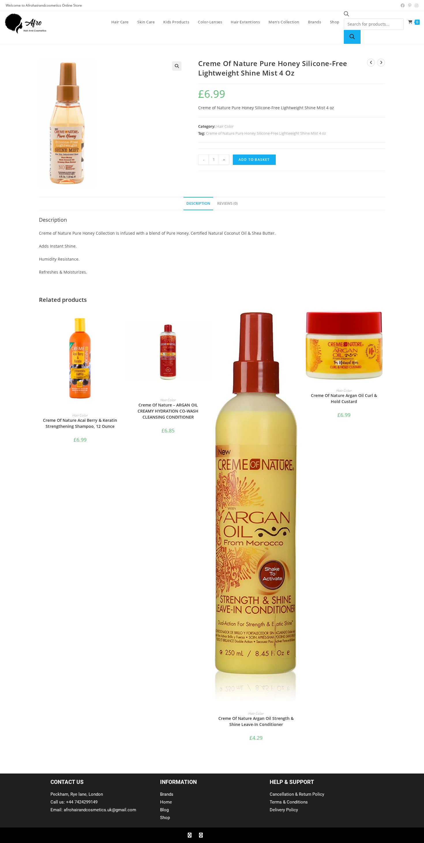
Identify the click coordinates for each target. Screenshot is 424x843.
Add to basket (254, 159)
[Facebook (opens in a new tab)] (402, 5)
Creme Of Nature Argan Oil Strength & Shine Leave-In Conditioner (256, 721)
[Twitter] (201, 835)
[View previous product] (371, 63)
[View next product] (381, 63)
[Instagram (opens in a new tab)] (415, 5)
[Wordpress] (223, 835)
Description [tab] (198, 203)
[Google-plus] (212, 835)
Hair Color (225, 126)
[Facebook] (189, 835)
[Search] (352, 37)
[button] (176, 66)
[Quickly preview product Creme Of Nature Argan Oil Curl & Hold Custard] (383, 318)
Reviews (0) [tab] (227, 203)
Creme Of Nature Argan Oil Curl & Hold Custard (344, 398)
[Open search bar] (346, 15)
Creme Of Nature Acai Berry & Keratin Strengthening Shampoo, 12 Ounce (80, 423)
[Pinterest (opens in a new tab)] (409, 5)
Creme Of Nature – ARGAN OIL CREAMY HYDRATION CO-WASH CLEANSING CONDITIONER (168, 411)
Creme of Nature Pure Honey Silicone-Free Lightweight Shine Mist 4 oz (266, 133)
